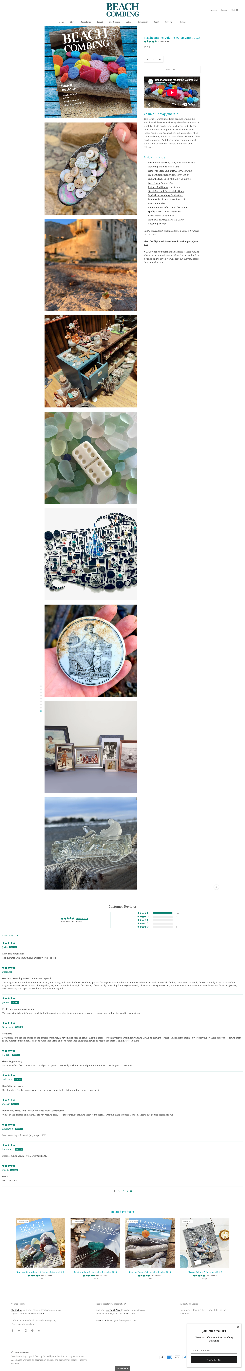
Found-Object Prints (158, 199)
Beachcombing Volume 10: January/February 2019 (40, 1272)
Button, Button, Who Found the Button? (168, 207)
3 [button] (123, 1191)
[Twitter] (19, 1330)
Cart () (234, 10)
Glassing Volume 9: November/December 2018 (95, 1272)
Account (214, 10)
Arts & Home (114, 22)
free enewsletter (36, 1313)
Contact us (16, 1309)
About (156, 22)
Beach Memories (156, 203)
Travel (100, 22)
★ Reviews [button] (122, 1368)
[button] (150, 41)
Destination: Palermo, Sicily (162, 162)
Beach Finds (86, 22)
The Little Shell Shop (158, 178)
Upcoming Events (157, 223)
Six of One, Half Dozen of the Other (166, 191)
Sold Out (172, 69)
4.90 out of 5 (82, 918)
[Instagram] (26, 1330)
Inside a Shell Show (158, 187)
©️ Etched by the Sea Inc (21, 1352)
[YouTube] (39, 1330)
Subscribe (214, 1360)
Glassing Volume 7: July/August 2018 (205, 1272)
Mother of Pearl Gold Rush (161, 170)
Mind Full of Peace (157, 219)
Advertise (169, 22)
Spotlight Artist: (164, 211)
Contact (182, 22)
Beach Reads (154, 215)
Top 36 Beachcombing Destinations (165, 195)
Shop (72, 22)
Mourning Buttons (157, 166)
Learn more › (130, 1313)
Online (129, 22)
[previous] (9, 1246)
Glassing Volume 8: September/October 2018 (150, 1272)
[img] (8, 943)
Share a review (103, 1320)
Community (143, 22)
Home (61, 22)
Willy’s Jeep (154, 182)
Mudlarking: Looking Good (162, 174)
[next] (236, 1246)
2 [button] (119, 1191)
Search (224, 10)
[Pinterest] (32, 1330)
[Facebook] (12, 1330)
